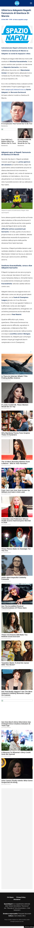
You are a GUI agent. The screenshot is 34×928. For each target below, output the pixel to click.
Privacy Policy (21, 897)
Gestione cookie (29, 926)
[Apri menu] (31, 3)
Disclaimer (17, 899)
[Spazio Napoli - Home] (17, 3)
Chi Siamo (10, 897)
